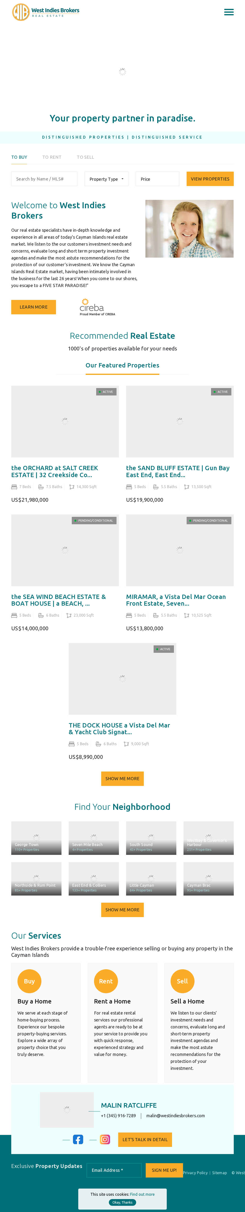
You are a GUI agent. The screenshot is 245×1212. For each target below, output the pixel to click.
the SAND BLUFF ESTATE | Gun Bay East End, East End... (178, 471)
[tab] (123, 368)
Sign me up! (164, 1170)
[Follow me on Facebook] (78, 1143)
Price (145, 179)
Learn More (34, 306)
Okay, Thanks (122, 1202)
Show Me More (122, 778)
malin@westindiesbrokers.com (175, 1115)
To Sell (85, 157)
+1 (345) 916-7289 (118, 1115)
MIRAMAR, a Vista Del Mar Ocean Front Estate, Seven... (176, 600)
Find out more (142, 1194)
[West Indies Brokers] (45, 12)
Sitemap (219, 1173)
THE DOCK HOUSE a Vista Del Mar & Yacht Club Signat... (119, 729)
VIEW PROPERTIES (210, 178)
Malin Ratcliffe (129, 1105)
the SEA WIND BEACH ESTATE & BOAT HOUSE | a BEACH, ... (58, 600)
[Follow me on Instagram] (105, 1143)
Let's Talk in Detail (145, 1139)
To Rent (51, 157)
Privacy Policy (195, 1173)
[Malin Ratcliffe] (67, 1110)
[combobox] (106, 179)
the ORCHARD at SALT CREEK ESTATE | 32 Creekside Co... (54, 471)
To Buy (19, 157)
